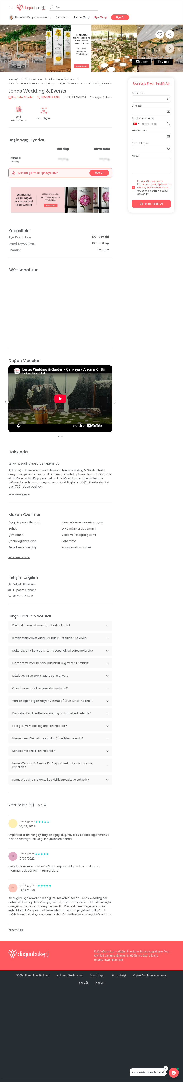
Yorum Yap (16, 930)
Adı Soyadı (138, 93)
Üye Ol (120, 17)
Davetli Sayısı (140, 143)
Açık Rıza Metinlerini (158, 187)
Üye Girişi (100, 17)
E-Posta (137, 106)
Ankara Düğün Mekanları (61, 79)
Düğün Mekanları (34, 79)
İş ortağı (83, 982)
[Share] (169, 34)
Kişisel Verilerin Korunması (150, 975)
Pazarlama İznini (146, 184)
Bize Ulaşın (97, 975)
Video (165, 62)
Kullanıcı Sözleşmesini (150, 181)
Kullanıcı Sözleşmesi (69, 975)
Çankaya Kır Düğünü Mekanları (62, 83)
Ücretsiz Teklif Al (151, 204)
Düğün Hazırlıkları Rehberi (33, 975)
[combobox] (136, 123)
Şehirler (61, 17)
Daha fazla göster (19, 494)
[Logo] (31, 7)
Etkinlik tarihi (139, 130)
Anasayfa (13, 79)
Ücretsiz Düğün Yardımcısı (33, 17)
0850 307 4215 (50, 97)
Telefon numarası (143, 118)
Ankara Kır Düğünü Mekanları (24, 83)
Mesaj (135, 155)
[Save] (159, 34)
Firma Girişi (81, 17)
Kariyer (100, 982)
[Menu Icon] (11, 7)
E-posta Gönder (22, 97)
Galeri (144, 62)
